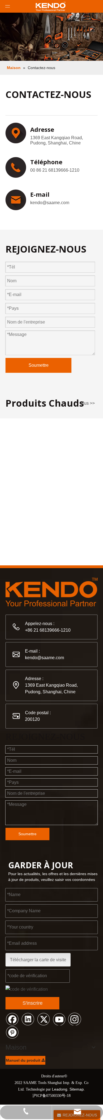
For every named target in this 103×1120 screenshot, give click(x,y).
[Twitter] (43, 1018)
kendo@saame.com (49, 202)
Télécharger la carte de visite (38, 959)
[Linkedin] (27, 1018)
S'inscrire (33, 1003)
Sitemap (76, 1089)
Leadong (59, 1089)
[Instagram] (74, 1018)
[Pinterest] (12, 1032)
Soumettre (39, 365)
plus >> (87, 403)
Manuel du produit (23, 1060)
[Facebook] (12, 1018)
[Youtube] (59, 1018)
